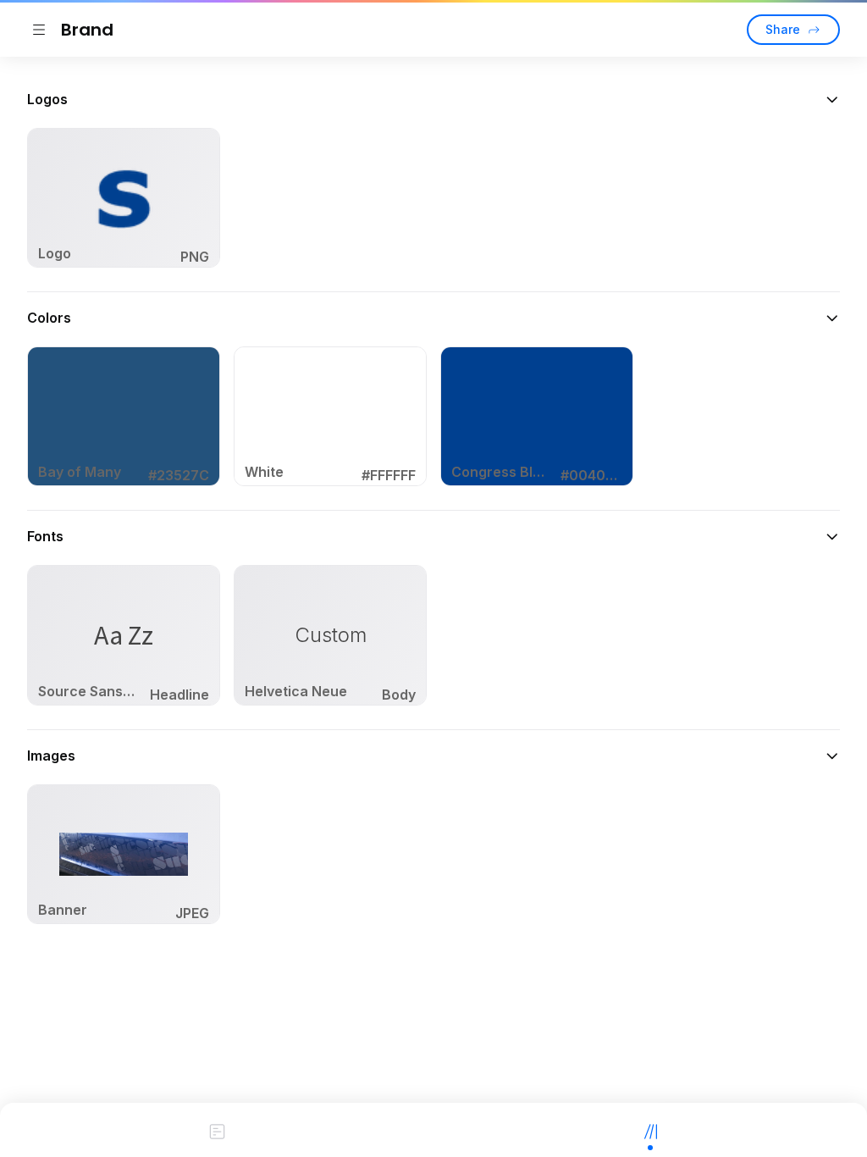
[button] (433, 99)
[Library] (650, 1130)
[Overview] (217, 1130)
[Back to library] (39, 30)
